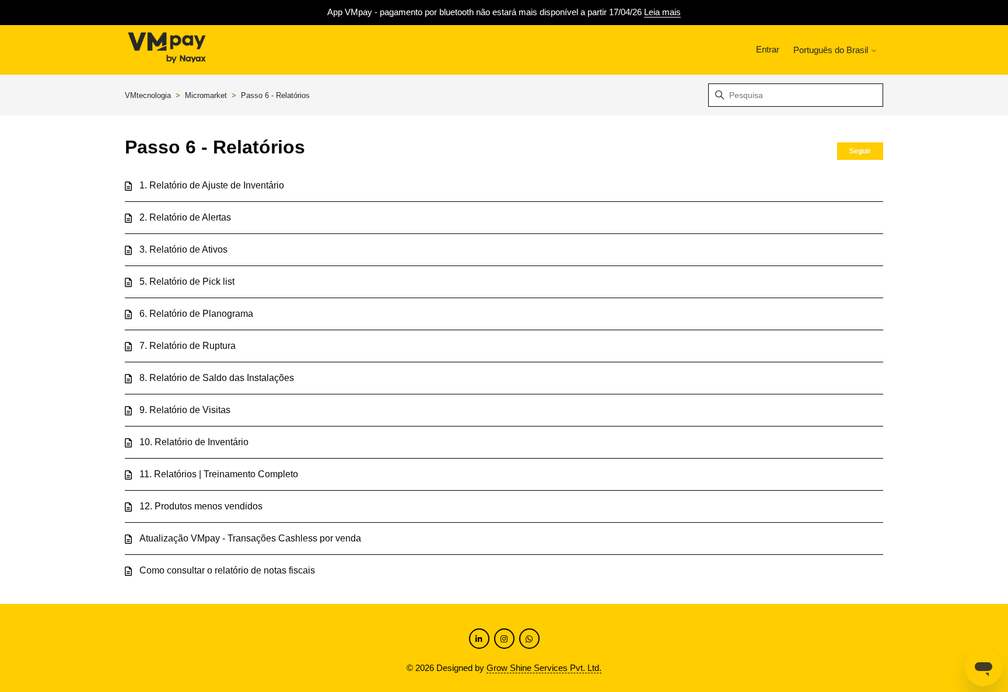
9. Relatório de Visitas (184, 410)
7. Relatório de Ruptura (187, 346)
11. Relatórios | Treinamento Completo (218, 474)
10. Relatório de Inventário (194, 442)
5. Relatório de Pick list (187, 281)
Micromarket (207, 95)
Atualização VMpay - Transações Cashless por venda (250, 538)
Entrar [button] (767, 49)
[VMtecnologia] (167, 49)
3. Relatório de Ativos (183, 249)
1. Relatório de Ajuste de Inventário (211, 185)
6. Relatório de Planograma (196, 314)
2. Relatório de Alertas (185, 217)
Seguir (860, 151)
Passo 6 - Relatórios (275, 95)
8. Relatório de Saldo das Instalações (216, 378)
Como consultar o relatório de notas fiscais (227, 570)
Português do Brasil (831, 50)
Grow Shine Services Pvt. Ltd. (544, 668)
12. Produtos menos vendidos (200, 506)
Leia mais (662, 12)
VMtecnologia (148, 95)
